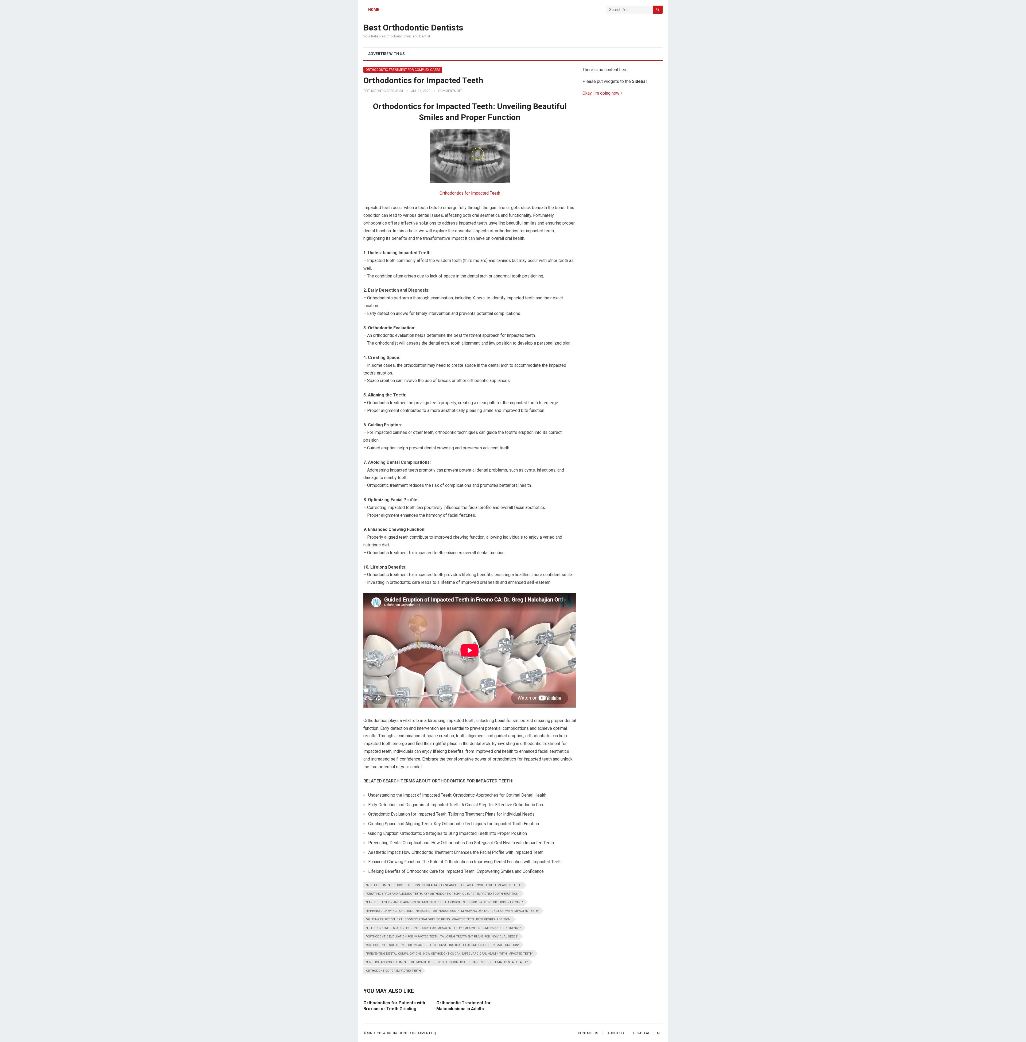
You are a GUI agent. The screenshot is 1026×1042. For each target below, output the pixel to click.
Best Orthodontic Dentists (413, 27)
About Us (615, 1033)
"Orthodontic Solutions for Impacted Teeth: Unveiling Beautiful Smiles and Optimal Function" (442, 945)
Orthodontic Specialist (383, 91)
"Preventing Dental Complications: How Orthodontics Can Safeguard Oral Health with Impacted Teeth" (449, 953)
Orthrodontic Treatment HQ (411, 1033)
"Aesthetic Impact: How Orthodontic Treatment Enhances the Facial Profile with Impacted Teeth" (444, 885)
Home (373, 9)
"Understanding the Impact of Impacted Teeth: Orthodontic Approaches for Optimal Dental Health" (447, 962)
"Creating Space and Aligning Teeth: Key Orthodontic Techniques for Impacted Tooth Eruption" (442, 894)
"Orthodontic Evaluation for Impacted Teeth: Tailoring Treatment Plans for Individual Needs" (442, 936)
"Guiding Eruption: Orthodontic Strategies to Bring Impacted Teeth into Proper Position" (438, 919)
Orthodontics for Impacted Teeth (470, 193)
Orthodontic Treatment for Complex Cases (403, 70)
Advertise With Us (386, 54)
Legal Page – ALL (648, 1033)
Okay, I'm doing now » (602, 93)
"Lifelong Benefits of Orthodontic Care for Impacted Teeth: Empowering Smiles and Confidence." (443, 928)
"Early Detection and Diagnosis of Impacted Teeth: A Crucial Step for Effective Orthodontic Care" (444, 902)
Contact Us (588, 1033)
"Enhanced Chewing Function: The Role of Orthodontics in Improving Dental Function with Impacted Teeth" (452, 911)
